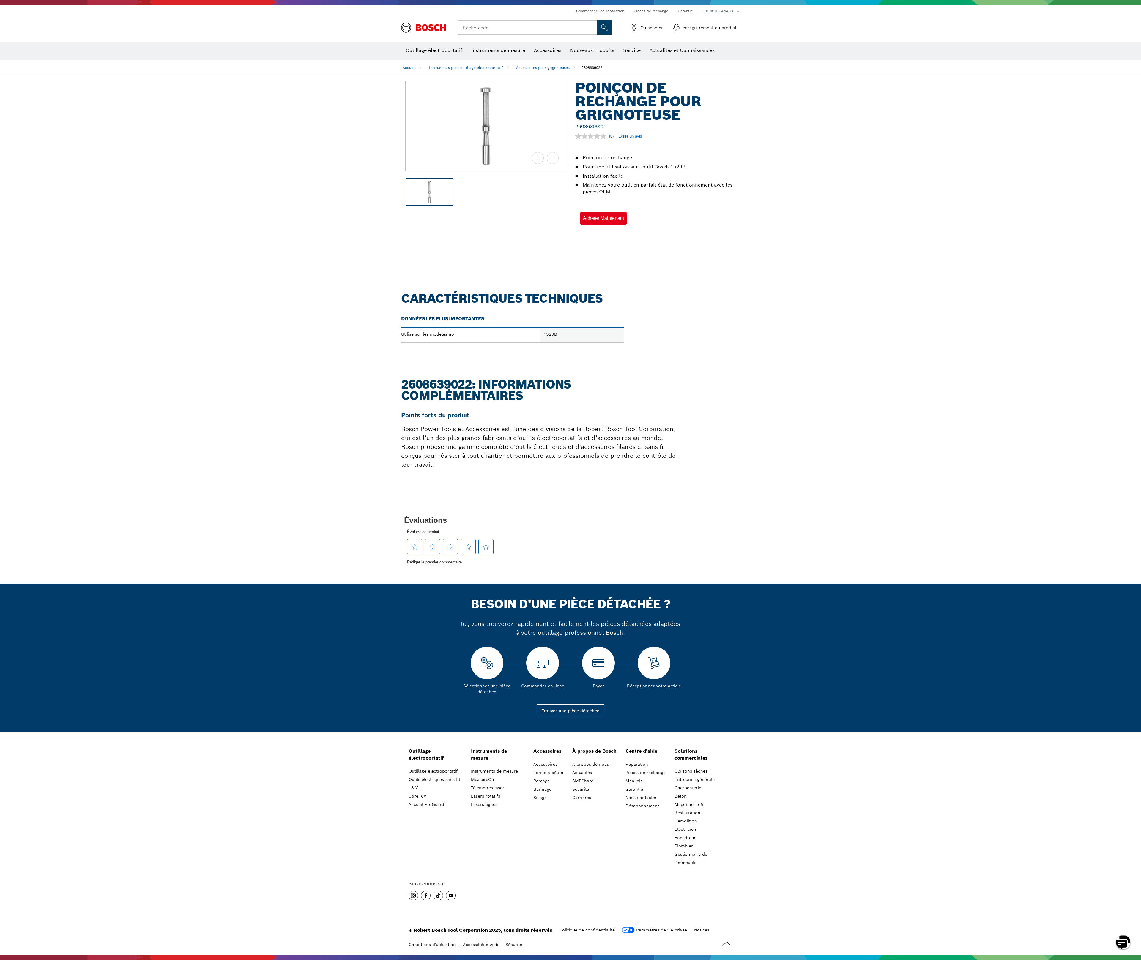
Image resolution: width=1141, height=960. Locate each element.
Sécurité (513, 944)
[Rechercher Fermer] (591, 27)
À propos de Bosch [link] (594, 751)
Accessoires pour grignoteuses (543, 67)
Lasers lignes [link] (484, 804)
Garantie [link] (634, 789)
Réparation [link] (636, 764)
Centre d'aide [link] (641, 751)
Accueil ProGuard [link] (426, 804)
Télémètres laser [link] (487, 787)
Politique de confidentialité (587, 930)
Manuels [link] (633, 781)
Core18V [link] (417, 796)
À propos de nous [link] (590, 764)
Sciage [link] (540, 797)
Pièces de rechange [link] (645, 772)
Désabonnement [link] (642, 806)
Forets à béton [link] (548, 772)
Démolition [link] (685, 821)
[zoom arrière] (553, 158)
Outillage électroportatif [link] (426, 754)
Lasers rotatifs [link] (485, 796)
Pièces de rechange (651, 11)
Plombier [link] (683, 846)
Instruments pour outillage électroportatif (466, 67)
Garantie (685, 11)
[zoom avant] (538, 158)
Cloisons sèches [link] (690, 771)
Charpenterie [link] (687, 787)
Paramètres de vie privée (661, 930)
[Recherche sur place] (604, 27)
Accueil (409, 67)
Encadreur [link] (685, 837)
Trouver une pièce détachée (570, 710)
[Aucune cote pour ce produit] (592, 136)
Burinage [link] (542, 789)
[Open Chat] (1123, 942)
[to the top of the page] (1132, 925)
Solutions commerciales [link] (690, 754)
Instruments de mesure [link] (489, 754)
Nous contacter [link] (641, 797)
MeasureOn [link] (482, 779)
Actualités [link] (582, 772)
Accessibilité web (480, 944)
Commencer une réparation (600, 11)
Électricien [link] (685, 829)
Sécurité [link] (580, 789)
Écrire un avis (630, 136)
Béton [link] (680, 796)
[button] (603, 218)
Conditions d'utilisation (432, 944)
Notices (701, 930)
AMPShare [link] (582, 781)
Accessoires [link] (547, 751)
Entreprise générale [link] (694, 779)
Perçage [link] (541, 781)
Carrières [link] (581, 797)
